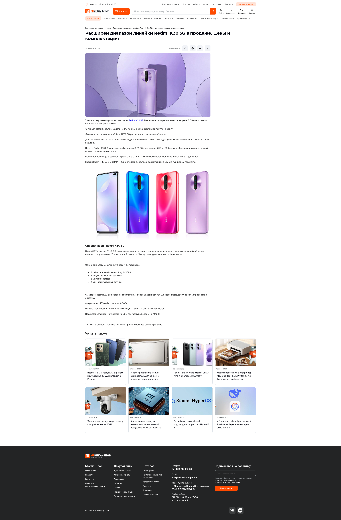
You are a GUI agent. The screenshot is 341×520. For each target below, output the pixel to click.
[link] (148, 28)
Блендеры (191, 18)
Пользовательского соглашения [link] (227, 482)
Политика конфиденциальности (95, 484)
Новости (186, 4)
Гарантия (118, 483)
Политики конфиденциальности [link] (227, 480)
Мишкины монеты (122, 475)
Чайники (180, 18)
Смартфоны (109, 18)
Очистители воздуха (209, 18)
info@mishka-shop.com (184, 477)
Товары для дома (151, 482)
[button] (121, 11)
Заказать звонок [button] (246, 4)
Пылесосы (168, 18)
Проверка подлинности (124, 496)
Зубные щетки (243, 18)
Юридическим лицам (123, 492)
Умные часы (135, 18)
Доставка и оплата (170, 4)
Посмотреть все (150, 494)
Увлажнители (228, 18)
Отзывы (117, 487)
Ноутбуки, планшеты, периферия (152, 476)
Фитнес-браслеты (152, 18)
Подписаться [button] (226, 488)
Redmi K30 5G (136, 120)
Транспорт (148, 490)
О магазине (90, 470)
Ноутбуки (122, 18)
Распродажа (93, 18)
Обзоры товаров (200, 4)
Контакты (229, 4)
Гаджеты (147, 486)
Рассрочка (216, 4)
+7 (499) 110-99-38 (107, 4)
